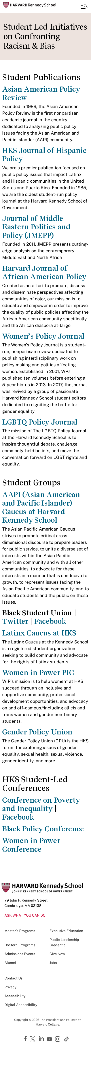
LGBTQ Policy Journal (40, 422)
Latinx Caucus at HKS (39, 633)
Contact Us (13, 978)
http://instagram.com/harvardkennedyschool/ (58, 1039)
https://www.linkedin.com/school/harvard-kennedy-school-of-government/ (41, 1039)
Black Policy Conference (43, 829)
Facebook (50, 621)
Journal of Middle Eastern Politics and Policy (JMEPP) (36, 227)
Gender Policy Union (37, 732)
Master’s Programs (19, 931)
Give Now (57, 954)
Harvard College (47, 1024)
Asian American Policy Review (41, 93)
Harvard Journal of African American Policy (44, 272)
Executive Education (66, 931)
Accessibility (15, 996)
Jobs (53, 963)
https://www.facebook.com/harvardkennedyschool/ (26, 1039)
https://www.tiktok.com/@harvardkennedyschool (66, 1039)
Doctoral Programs (19, 945)
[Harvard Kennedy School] (29, 5)
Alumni (10, 963)
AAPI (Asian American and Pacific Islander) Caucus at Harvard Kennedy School (41, 507)
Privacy (10, 987)
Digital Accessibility (20, 1005)
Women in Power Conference (31, 844)
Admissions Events (19, 954)
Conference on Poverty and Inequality (41, 804)
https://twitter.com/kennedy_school (33, 1039)
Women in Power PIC (38, 672)
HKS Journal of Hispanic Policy (44, 154)
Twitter (15, 621)
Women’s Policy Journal (43, 336)
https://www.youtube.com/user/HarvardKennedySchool (50, 1039)
